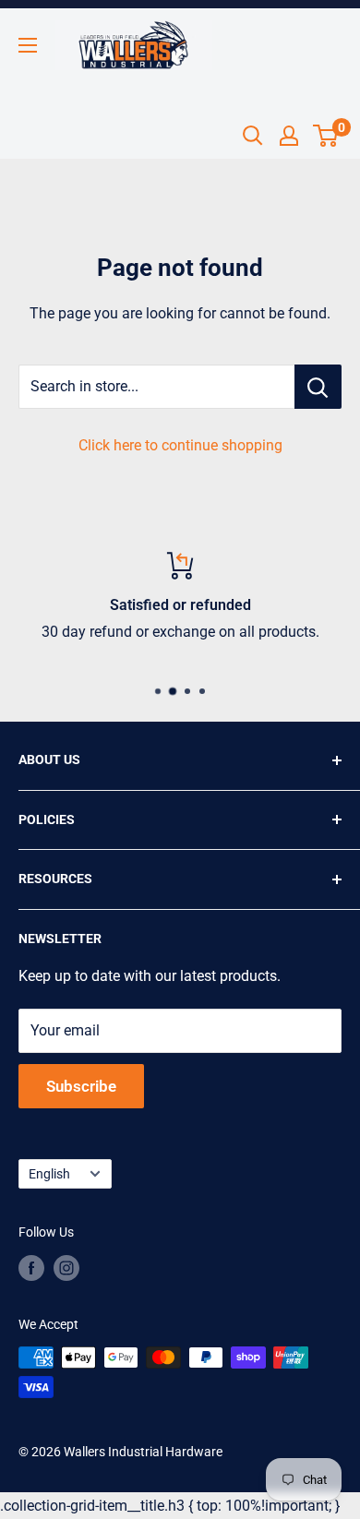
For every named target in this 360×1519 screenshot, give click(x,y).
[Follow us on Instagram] (66, 1268)
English (49, 1173)
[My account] (289, 136)
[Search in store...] (318, 387)
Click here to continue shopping (180, 445)
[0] (326, 136)
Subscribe (81, 1086)
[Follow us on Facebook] (31, 1268)
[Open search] (253, 136)
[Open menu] (27, 45)
